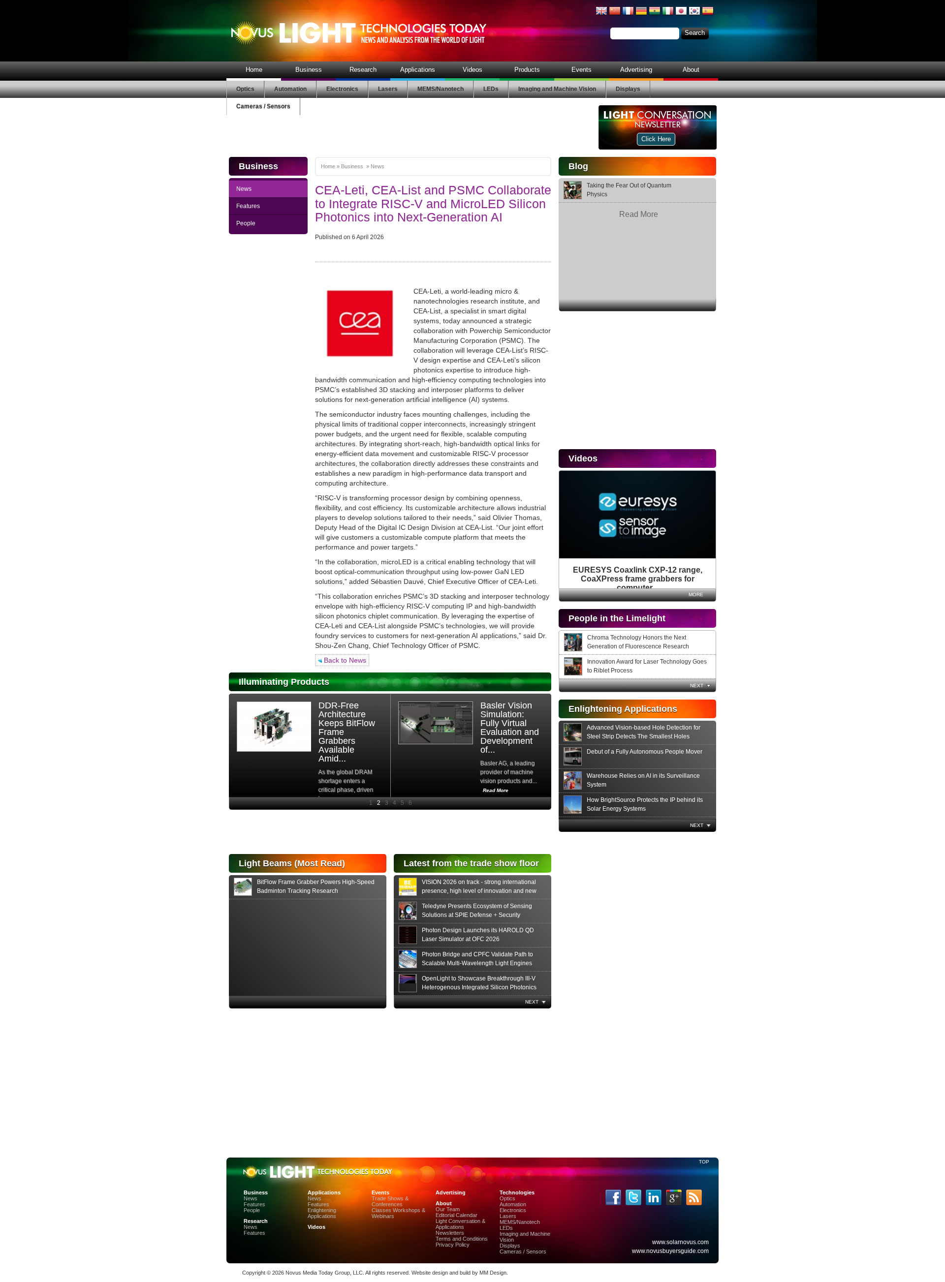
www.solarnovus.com (680, 1242)
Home (254, 69)
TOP (704, 1161)
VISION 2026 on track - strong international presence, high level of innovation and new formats (479, 891)
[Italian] (668, 14)
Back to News (344, 660)
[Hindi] (655, 14)
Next (696, 685)
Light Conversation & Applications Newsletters (460, 1227)
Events (581, 69)
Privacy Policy (453, 1245)
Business (308, 69)
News (244, 188)
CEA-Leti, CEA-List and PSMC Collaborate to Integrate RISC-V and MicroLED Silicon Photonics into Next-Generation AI (433, 203)
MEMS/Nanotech (440, 89)
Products (527, 69)
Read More (638, 214)
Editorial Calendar (456, 1215)
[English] (601, 14)
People (245, 223)
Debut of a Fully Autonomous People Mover (644, 751)
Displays (628, 89)
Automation (290, 89)
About (691, 69)
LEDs (491, 89)
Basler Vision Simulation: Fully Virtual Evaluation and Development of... (509, 728)
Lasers (388, 89)
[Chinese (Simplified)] (615, 14)
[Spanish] (708, 14)
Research (363, 69)
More (696, 594)
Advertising (636, 69)
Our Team (448, 1209)
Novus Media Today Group (317, 1273)
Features (248, 206)
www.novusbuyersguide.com (670, 1251)
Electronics (342, 89)
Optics (245, 89)
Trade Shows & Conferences (390, 1201)
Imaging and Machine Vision (557, 89)
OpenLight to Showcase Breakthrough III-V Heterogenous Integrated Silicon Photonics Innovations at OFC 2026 (479, 987)
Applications (417, 69)
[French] (628, 14)
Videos (472, 69)
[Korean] (694, 14)
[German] (641, 14)
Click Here (656, 139)
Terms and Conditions (462, 1239)
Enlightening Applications (322, 1213)
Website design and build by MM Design (458, 1273)
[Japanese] (681, 14)
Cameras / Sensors (263, 106)
